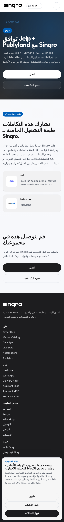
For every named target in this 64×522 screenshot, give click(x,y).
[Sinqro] (13, 6)
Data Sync (8, 342)
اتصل (32, 74)
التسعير (7, 429)
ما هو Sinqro (9, 447)
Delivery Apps (11, 380)
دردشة (6, 413)
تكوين (32, 496)
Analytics (8, 358)
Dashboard (9, 370)
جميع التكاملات (32, 85)
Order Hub (9, 332)
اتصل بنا (7, 408)
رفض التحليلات (32, 504)
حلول (5, 326)
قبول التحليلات (32, 513)
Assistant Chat (11, 385)
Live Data (8, 347)
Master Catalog (11, 337)
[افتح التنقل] (56, 6)
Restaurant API (11, 396)
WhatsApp (8, 419)
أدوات (5, 365)
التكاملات (7, 434)
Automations (10, 352)
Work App (8, 375)
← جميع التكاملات (11, 21)
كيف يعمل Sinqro (12, 452)
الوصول (7, 424)
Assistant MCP (11, 391)
